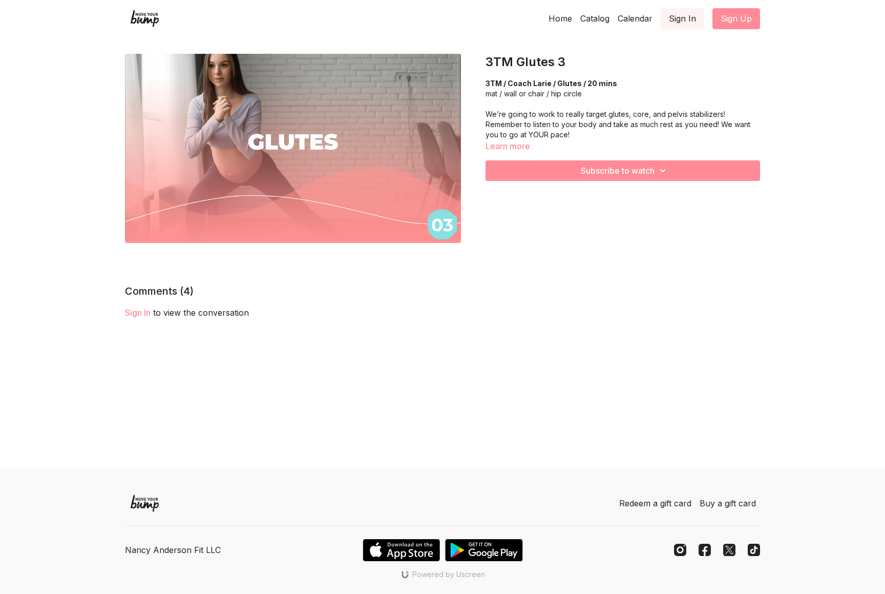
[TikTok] (754, 550)
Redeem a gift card (655, 503)
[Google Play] (484, 550)
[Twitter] (729, 550)
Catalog (594, 18)
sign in (138, 313)
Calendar (635, 18)
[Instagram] (680, 550)
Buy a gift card (728, 503)
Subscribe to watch (618, 171)
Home (560, 18)
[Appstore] (401, 550)
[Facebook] (705, 550)
